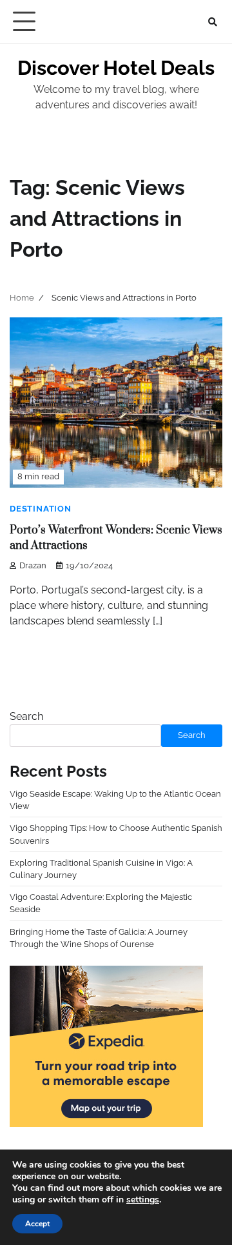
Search (26, 716)
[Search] (212, 22)
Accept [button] (37, 1224)
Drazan (32, 565)
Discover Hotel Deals (116, 67)
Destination (41, 508)
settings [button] (142, 1199)
